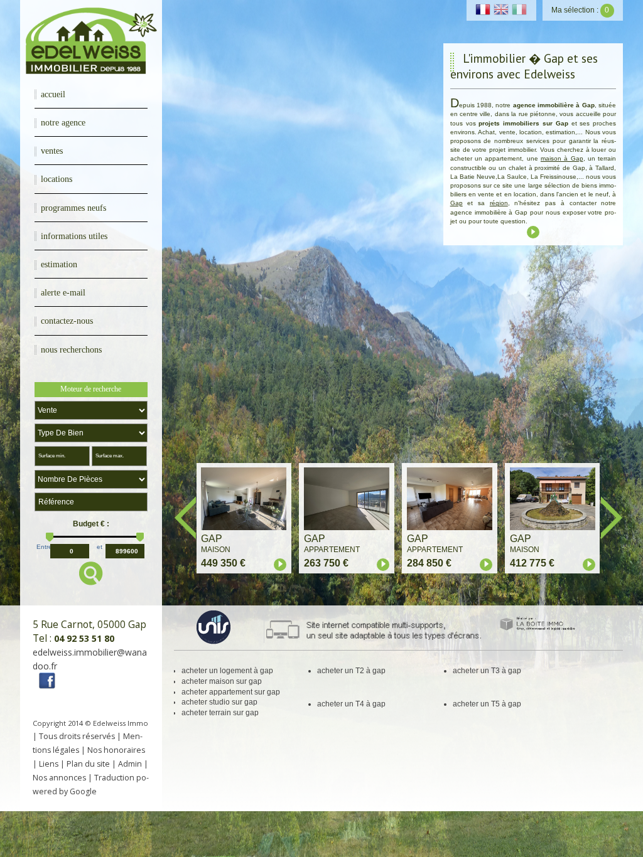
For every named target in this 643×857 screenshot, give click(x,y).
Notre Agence (63, 122)
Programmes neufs (73, 208)
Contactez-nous (67, 321)
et (99, 547)
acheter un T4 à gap (351, 704)
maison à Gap (562, 158)
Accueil (53, 94)
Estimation (59, 264)
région (499, 203)
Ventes (52, 151)
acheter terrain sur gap (220, 712)
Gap (456, 203)
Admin (130, 764)
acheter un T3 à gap (487, 670)
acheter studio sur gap (219, 702)
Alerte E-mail (63, 292)
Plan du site (88, 764)
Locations (56, 179)
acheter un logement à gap (227, 670)
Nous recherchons (71, 349)
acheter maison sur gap (221, 681)
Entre (44, 547)
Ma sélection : (580, 10)
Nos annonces (59, 777)
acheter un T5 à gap (487, 704)
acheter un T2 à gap (351, 670)
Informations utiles (74, 236)
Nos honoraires (116, 750)
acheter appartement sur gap (230, 692)
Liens (48, 764)
